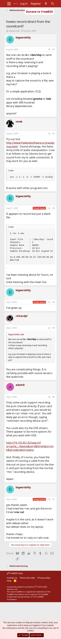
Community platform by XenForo (27, 588)
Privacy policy (43, 577)
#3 (53, 208)
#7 (53, 499)
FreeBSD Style (16, 573)
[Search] (52, 3)
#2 (53, 133)
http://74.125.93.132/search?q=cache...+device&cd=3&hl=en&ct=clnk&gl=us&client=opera (30, 446)
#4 (53, 302)
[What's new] (46, 3)
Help (9, 580)
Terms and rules (27, 577)
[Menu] (9, 3)
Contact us (12, 577)
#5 (53, 328)
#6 (53, 396)
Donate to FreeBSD (39, 12)
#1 (53, 49)
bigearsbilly (14, 30)
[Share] (49, 49)
